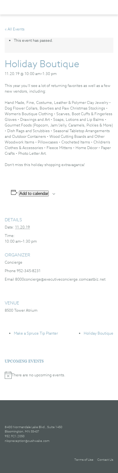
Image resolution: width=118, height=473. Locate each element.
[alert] (59, 375)
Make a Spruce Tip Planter (36, 333)
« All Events (15, 29)
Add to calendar (34, 193)
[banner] (37, 7)
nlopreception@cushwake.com (27, 440)
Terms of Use (83, 459)
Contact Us (105, 459)
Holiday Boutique (98, 333)
